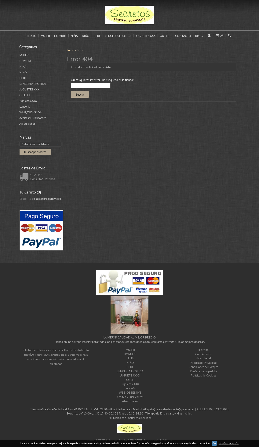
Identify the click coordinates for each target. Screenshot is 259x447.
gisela (32, 354)
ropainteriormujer (60, 359)
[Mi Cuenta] (209, 35)
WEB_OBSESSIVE (30, 112)
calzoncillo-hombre (79, 350)
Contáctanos (203, 354)
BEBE (97, 35)
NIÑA (74, 35)
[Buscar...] (229, 35)
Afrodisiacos (27, 123)
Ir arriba (203, 349)
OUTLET (165, 35)
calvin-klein (63, 350)
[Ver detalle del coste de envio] (25, 177)
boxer (36, 350)
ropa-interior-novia (38, 359)
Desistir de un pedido (203, 371)
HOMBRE (60, 35)
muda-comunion (66, 354)
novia (85, 354)
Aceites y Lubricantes (32, 118)
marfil (55, 354)
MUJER (45, 35)
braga (42, 350)
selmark (77, 359)
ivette (48, 354)
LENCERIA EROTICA (118, 35)
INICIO (31, 35)
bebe (25, 350)
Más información (229, 443)
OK (214, 443)
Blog (199, 35)
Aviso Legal (203, 358)
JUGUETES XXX (146, 35)
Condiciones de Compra (203, 367)
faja (26, 354)
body (30, 350)
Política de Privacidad (203, 362)
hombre (41, 354)
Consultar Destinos (42, 179)
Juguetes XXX (28, 100)
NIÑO (85, 35)
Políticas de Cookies (203, 375)
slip (83, 359)
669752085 (221, 409)
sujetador (56, 363)
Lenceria (24, 106)
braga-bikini (51, 350)
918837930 (204, 409)
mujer (79, 354)
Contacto (183, 35)
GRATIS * (36, 174)
